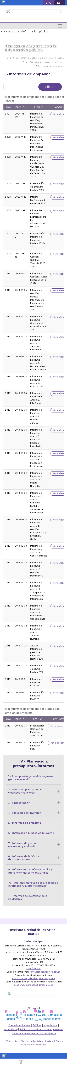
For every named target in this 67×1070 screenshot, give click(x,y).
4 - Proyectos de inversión (24, 812)
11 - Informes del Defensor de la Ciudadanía (28, 897)
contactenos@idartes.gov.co (44, 972)
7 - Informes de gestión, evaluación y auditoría (23, 845)
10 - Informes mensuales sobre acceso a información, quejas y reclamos (33, 884)
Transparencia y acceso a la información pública (39, 58)
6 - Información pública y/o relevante (31, 832)
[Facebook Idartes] (11, 1015)
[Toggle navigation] (60, 26)
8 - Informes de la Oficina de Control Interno (24, 858)
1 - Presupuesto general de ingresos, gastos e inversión (31, 778)
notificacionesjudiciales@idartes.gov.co (33, 978)
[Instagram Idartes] (29, 1015)
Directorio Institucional (19, 1025)
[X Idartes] (20, 1015)
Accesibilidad (11, 1029)
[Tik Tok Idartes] (38, 1015)
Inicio (8, 58)
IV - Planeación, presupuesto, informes (44, 62)
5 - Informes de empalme (51, 66)
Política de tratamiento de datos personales (41, 1029)
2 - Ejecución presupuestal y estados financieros (25, 791)
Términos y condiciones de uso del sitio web (34, 1033)
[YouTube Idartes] (47, 1015)
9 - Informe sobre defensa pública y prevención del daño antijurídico (30, 871)
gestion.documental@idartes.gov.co (33, 985)
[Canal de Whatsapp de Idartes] (56, 1015)
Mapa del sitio (50, 1025)
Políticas (37, 1025)
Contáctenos (33, 968)
